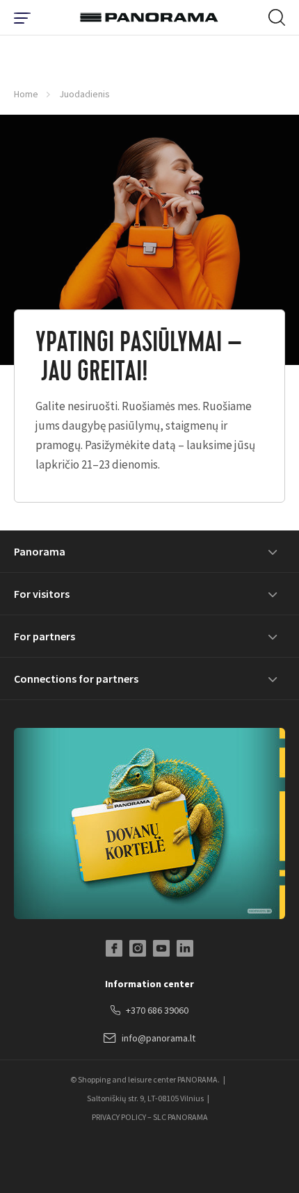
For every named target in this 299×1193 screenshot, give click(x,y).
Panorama (39, 551)
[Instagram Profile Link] (137, 948)
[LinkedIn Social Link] (185, 948)
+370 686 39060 (157, 1010)
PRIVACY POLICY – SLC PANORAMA (150, 1117)
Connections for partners (76, 678)
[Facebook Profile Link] (114, 948)
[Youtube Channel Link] (161, 948)
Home (26, 94)
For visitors (42, 594)
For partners (44, 636)
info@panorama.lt (158, 1038)
